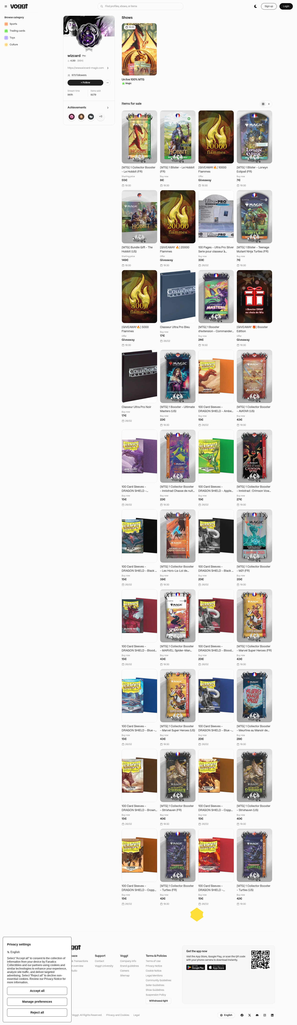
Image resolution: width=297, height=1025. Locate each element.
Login (286, 6)
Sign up (269, 6)
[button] (197, 914)
